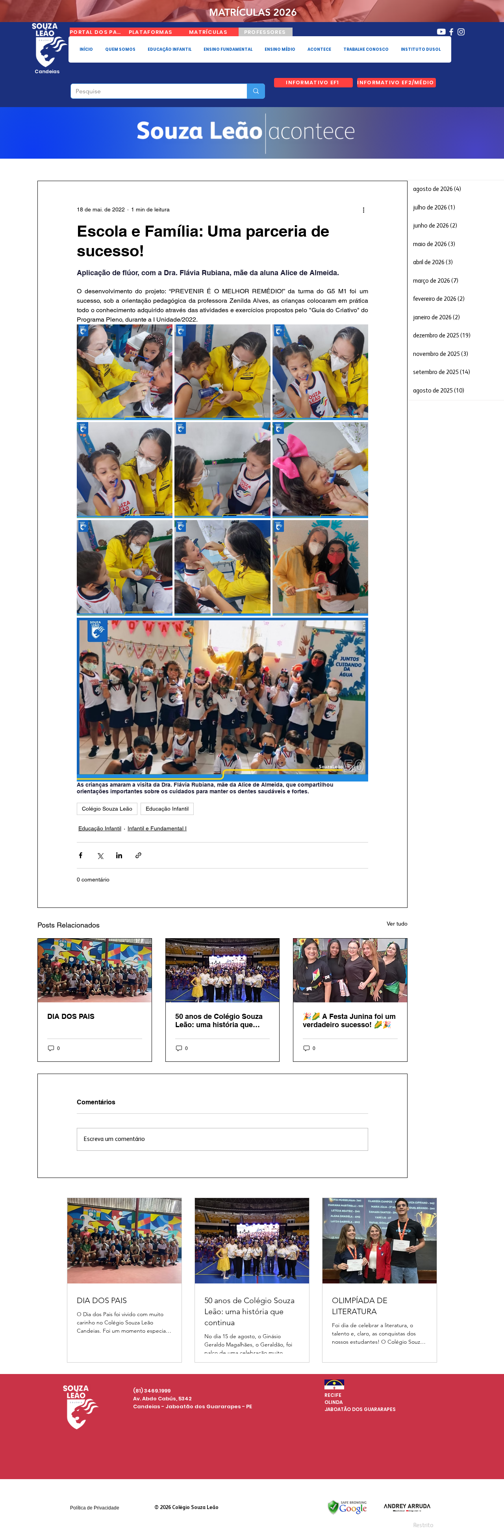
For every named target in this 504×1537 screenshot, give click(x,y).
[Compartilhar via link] (138, 855)
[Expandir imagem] (124, 372)
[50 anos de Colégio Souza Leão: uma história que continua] (223, 970)
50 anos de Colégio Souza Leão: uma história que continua (219, 1020)
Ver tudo (397, 923)
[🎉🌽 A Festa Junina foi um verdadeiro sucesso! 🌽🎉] (350, 970)
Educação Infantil (167, 809)
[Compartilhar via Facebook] (80, 855)
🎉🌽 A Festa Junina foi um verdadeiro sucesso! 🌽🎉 (349, 1020)
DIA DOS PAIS (70, 1016)
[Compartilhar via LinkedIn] (119, 855)
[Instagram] (461, 32)
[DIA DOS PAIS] (95, 970)
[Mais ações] (363, 209)
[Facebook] (451, 32)
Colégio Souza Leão (107, 809)
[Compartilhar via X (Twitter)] (100, 855)
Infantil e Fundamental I (157, 828)
